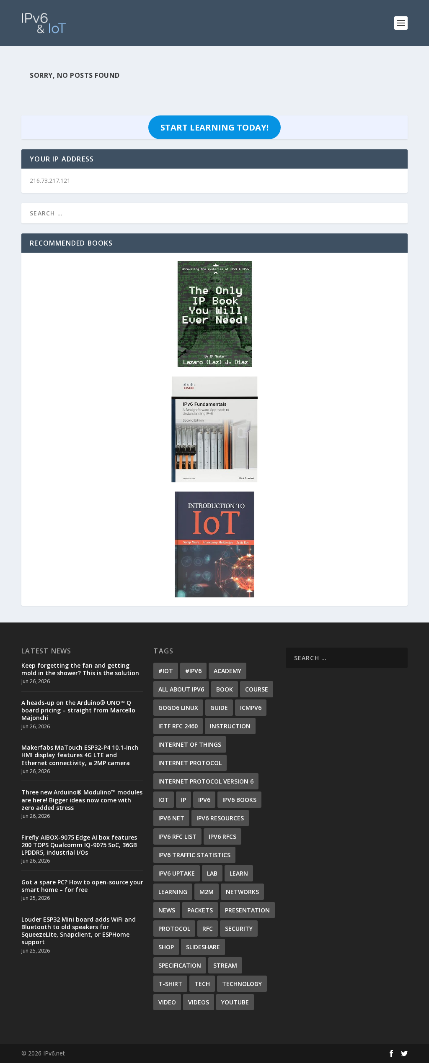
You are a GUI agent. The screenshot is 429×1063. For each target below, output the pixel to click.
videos (198, 1002)
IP (183, 800)
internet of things (189, 744)
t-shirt (170, 984)
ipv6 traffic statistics (194, 855)
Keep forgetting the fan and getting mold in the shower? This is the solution (80, 669)
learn (239, 873)
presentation (247, 910)
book (224, 689)
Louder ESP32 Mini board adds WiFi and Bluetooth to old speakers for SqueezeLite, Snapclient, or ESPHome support (78, 930)
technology (242, 984)
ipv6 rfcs (222, 836)
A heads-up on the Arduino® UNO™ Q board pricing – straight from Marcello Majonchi (78, 710)
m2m (206, 892)
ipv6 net (171, 818)
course (256, 689)
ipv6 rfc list (177, 836)
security (239, 928)
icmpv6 (250, 708)
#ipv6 (193, 671)
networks (242, 892)
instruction (230, 726)
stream (225, 965)
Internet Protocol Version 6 (205, 781)
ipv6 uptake (176, 873)
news (166, 910)
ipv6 (204, 800)
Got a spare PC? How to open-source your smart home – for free (82, 886)
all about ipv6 (181, 689)
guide (219, 708)
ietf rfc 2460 (178, 726)
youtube (235, 1002)
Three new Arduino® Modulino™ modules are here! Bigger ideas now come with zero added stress (81, 799)
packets (200, 910)
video (167, 1002)
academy (227, 671)
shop (166, 947)
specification (179, 965)
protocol (174, 928)
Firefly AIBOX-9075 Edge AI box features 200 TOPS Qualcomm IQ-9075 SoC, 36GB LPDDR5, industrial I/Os (79, 844)
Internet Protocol (190, 763)
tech (202, 984)
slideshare (203, 947)
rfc (207, 928)
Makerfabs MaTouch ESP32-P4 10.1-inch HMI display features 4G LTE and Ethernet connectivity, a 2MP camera (79, 754)
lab (212, 873)
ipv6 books (239, 800)
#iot (165, 671)
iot (163, 800)
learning (172, 892)
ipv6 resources (220, 818)
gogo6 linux (178, 708)
